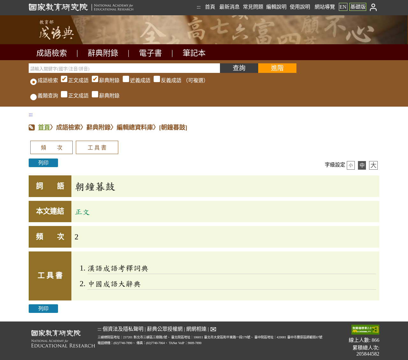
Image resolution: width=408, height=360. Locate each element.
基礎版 (358, 7)
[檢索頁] (60, 42)
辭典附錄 (103, 53)
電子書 (150, 53)
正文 (82, 212)
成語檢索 (51, 53)
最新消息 (229, 7)
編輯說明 (276, 7)
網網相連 (196, 329)
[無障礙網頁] (365, 330)
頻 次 (51, 148)
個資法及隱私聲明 (123, 329)
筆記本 (194, 53)
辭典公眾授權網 (165, 329)
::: (198, 7)
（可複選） (138, 80)
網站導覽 (325, 7)
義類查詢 (48, 95)
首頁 (210, 7)
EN (342, 7)
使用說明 (300, 7)
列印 (43, 163)
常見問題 (253, 7)
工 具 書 (97, 148)
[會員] (373, 7)
